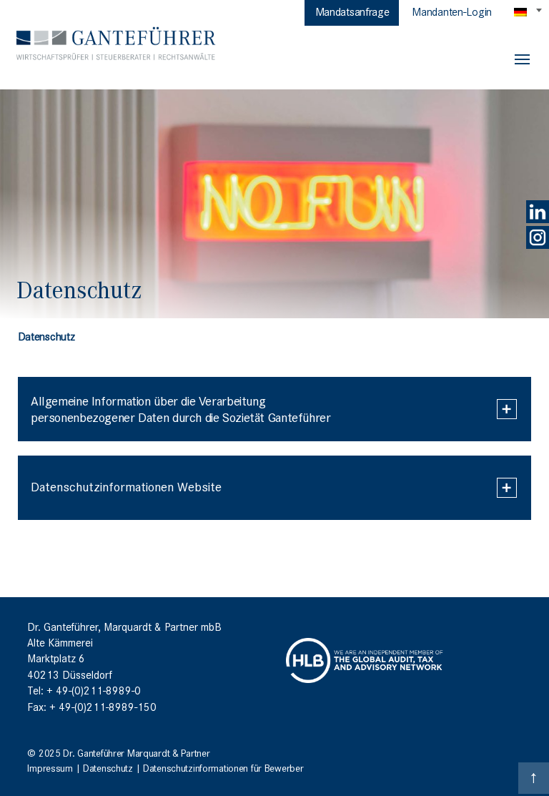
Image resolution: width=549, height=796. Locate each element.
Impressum (49, 767)
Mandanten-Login (452, 11)
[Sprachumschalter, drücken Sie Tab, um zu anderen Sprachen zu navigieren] (529, 11)
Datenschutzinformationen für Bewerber (223, 767)
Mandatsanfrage (352, 11)
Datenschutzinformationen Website (126, 486)
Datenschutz (108, 767)
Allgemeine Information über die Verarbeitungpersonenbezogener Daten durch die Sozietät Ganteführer (180, 408)
